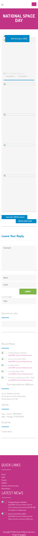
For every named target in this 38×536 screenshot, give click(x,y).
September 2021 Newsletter (15, 217)
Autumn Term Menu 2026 (17, 359)
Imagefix (23, 534)
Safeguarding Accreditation (17, 353)
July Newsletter (13, 365)
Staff (3, 477)
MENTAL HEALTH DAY (25, 221)
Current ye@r (7, 297)
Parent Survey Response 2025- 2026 (21, 377)
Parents (4, 480)
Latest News (10, 76)
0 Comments (22, 76)
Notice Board (6, 488)
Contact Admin (7, 431)
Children (4, 483)
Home (4, 474)
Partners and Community (10, 486)
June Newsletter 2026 (16, 371)
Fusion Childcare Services (14, 73)
